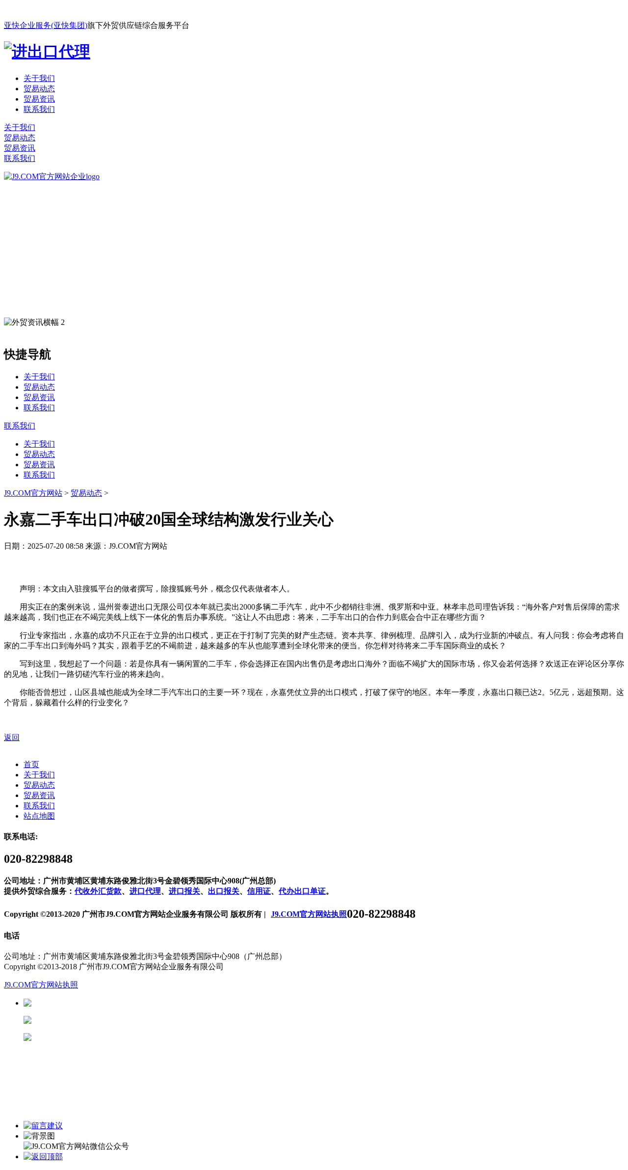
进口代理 (145, 891)
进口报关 (184, 891)
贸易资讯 (39, 99)
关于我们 (39, 78)
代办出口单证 (302, 891)
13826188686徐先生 (108, 1003)
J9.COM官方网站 (33, 493)
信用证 (259, 891)
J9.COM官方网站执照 (309, 914)
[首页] (52, 176)
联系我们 (39, 109)
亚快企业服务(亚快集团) (45, 25)
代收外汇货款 (98, 891)
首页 (31, 764)
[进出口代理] (47, 51)
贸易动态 (39, 88)
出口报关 (223, 891)
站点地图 (39, 816)
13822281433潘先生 (108, 1020)
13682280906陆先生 (108, 1037)
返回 (12, 737)
